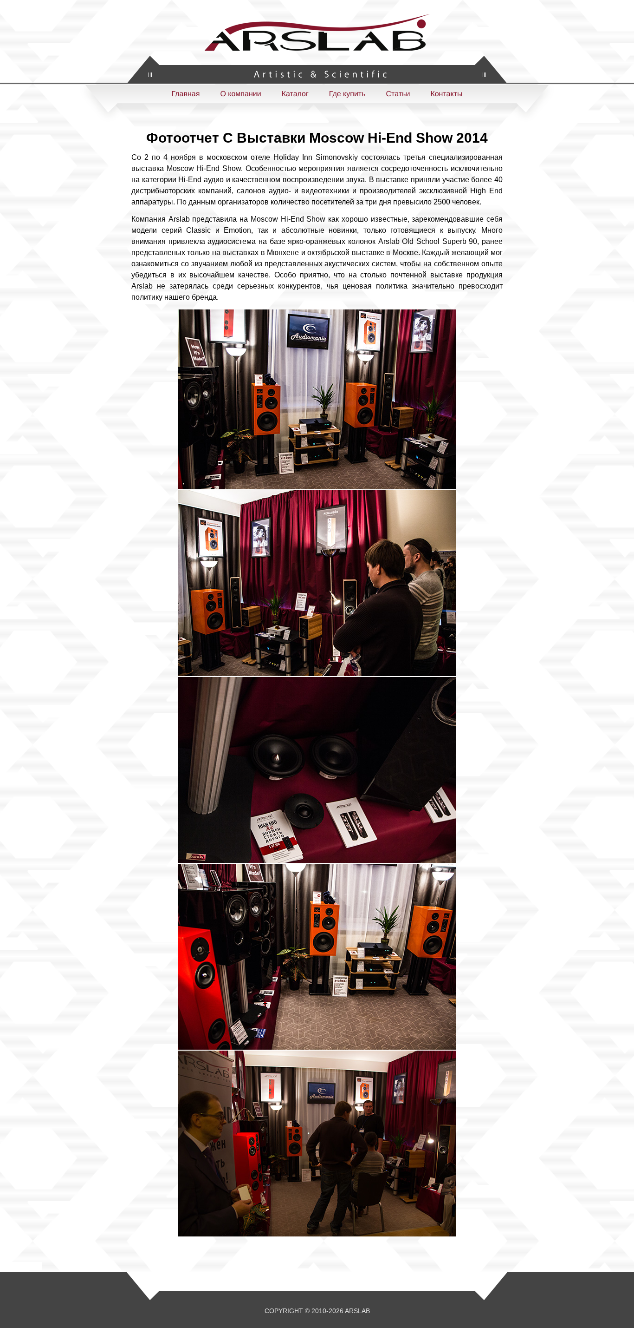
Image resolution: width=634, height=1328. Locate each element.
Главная (185, 94)
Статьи (398, 94)
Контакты (446, 94)
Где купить (347, 94)
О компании (240, 94)
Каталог (295, 94)
